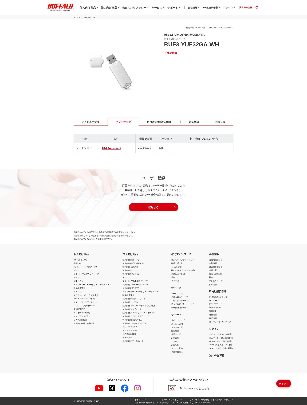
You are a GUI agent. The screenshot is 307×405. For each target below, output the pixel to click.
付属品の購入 (177, 351)
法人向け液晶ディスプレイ (134, 298)
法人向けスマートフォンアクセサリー (138, 312)
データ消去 (127, 337)
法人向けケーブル (130, 302)
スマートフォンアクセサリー (86, 302)
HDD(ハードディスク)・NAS (86, 266)
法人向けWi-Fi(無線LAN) (133, 263)
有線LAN (77, 263)
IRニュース (214, 300)
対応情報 (175, 330)
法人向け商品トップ (131, 259)
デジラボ (175, 280)
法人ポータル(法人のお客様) (221, 337)
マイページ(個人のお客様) (220, 334)
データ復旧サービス (180, 307)
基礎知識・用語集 (178, 273)
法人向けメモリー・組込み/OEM (135, 284)
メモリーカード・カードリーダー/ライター (92, 284)
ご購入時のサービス (180, 296)
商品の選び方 (177, 263)
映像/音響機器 (80, 288)
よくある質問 (177, 323)
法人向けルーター (130, 270)
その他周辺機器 (80, 319)
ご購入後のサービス (180, 300)
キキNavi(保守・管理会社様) (221, 348)
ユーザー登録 (177, 348)
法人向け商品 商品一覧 (133, 340)
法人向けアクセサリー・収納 (134, 323)
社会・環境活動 (215, 273)
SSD (76, 270)
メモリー (77, 277)
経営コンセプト (216, 266)
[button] (153, 207)
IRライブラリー (216, 304)
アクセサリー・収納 (82, 312)
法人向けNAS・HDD (130, 273)
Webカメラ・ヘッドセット (85, 298)
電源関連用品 (79, 309)
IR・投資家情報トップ (218, 296)
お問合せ (175, 337)
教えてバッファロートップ (182, 259)
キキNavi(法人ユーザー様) (220, 344)
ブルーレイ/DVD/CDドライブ (86, 273)
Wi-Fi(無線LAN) (80, 259)
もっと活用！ (176, 266)
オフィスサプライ (130, 330)
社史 (211, 277)
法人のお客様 (216, 355)
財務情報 (213, 314)
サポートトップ (178, 320)
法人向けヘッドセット (132, 309)
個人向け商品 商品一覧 (84, 323)
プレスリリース (216, 280)
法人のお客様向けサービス (182, 304)
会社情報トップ (216, 259)
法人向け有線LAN (130, 266)
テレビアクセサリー (82, 316)
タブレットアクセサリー (84, 305)
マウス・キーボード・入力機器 (86, 295)
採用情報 (213, 284)
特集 (173, 277)
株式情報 (213, 318)
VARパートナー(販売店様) (220, 341)
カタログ (175, 341)
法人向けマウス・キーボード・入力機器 (138, 305)
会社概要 (213, 263)
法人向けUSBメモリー (132, 288)
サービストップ (178, 293)
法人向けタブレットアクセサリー (136, 316)
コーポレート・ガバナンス (220, 321)
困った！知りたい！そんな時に (183, 270)
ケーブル (77, 291)
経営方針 (213, 311)
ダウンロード (177, 327)
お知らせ (175, 344)
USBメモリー (79, 280)
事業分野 (213, 270)
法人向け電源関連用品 (132, 319)
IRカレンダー (215, 307)
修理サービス (177, 334)
